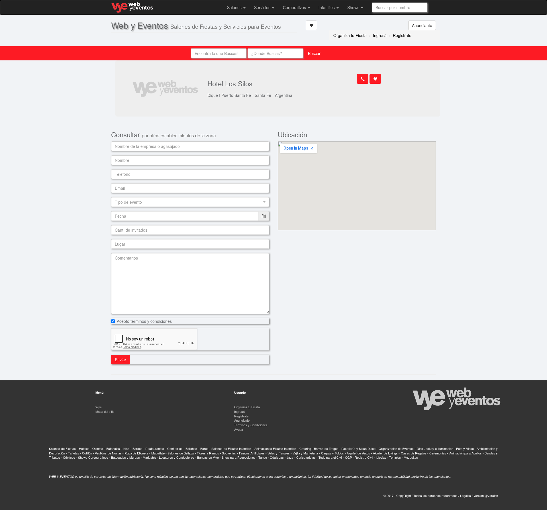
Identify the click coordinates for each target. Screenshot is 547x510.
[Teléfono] (362, 79)
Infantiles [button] (327, 7)
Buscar (314, 53)
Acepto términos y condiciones (144, 321)
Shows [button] (353, 7)
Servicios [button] (263, 7)
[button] (190, 202)
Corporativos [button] (295, 7)
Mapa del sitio (104, 411)
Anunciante (422, 25)
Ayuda (238, 429)
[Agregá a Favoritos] (311, 25)
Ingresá (380, 35)
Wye (98, 407)
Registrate (402, 35)
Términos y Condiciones (251, 425)
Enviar (120, 359)
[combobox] (399, 7)
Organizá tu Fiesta (350, 35)
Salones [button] (235, 7)
